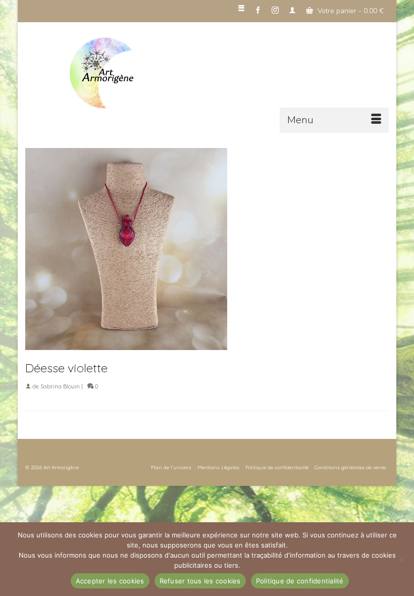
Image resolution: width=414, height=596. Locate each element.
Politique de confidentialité (300, 581)
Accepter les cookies (110, 581)
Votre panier (350, 11)
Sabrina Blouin (60, 386)
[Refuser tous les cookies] (401, 559)
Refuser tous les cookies (200, 581)
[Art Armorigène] (227, 73)
